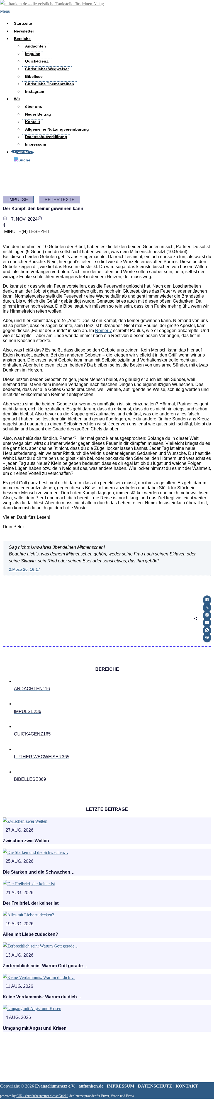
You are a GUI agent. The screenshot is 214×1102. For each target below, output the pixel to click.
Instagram (34, 91)
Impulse (32, 53)
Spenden (22, 152)
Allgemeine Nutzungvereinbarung (57, 129)
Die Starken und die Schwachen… (39, 872)
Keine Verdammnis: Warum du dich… (42, 996)
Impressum (35, 144)
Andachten (35, 46)
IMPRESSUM (120, 1086)
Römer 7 (103, 330)
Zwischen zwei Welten (26, 840)
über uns (33, 106)
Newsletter (24, 31)
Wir (17, 99)
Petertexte (60, 199)
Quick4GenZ (37, 61)
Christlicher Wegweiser (47, 69)
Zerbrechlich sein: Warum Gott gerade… (45, 965)
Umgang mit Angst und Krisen (35, 1028)
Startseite (23, 23)
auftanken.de (91, 1086)
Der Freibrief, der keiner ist (31, 903)
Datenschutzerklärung (46, 136)
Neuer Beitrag (38, 114)
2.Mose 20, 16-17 (24, 569)
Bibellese (34, 76)
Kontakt (32, 121)
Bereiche (22, 38)
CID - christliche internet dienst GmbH (42, 1096)
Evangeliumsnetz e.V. (55, 1086)
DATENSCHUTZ (155, 1086)
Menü (5, 11)
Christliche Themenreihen (49, 84)
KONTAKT (187, 1086)
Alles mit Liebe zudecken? (30, 934)
